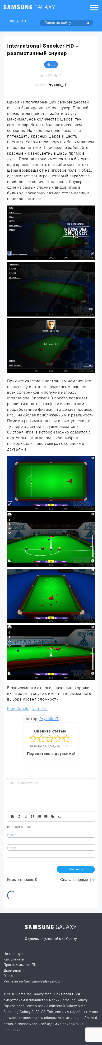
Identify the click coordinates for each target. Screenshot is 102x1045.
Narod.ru (39, 708)
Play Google (18, 708)
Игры (51, 65)
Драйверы (12, 970)
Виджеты (18, 21)
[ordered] (39, 816)
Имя (11, 835)
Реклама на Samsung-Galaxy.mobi (32, 981)
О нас (8, 976)
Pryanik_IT (49, 719)
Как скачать (14, 959)
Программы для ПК (20, 964)
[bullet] (45, 816)
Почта (13, 848)
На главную (13, 954)
